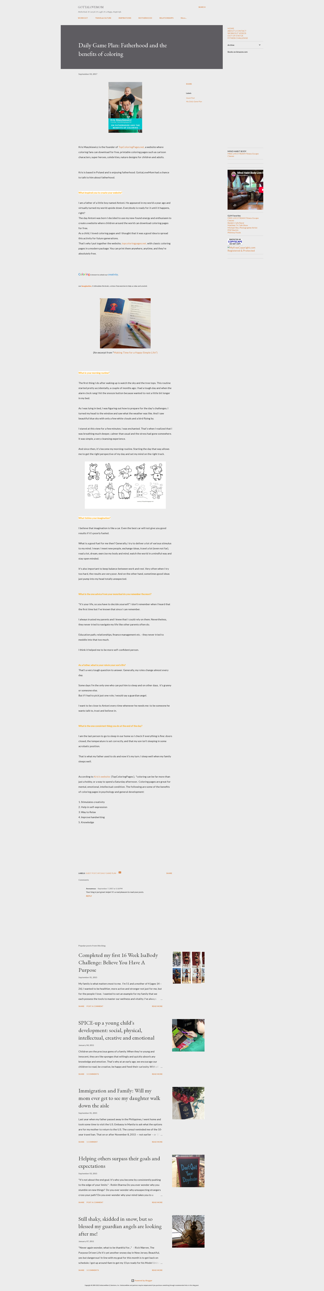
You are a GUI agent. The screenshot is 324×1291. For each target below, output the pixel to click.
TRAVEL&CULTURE (103, 18)
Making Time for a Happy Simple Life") (135, 352)
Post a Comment (95, 1006)
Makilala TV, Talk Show (238, 225)
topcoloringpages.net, (134, 243)
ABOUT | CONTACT (237, 31)
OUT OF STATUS (235, 35)
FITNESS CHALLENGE (238, 38)
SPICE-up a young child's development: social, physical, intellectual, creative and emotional (116, 1030)
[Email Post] (119, 873)
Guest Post (190, 98)
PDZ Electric (233, 230)
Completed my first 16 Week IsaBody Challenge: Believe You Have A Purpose (118, 962)
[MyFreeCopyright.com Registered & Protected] (244, 250)
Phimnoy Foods (234, 232)
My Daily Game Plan (194, 101)
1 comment (92, 1142)
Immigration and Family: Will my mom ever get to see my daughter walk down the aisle (119, 1098)
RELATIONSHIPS (166, 18)
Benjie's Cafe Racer (236, 223)
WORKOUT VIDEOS (237, 33)
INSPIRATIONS (125, 18)
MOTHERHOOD (145, 18)
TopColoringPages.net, (131, 146)
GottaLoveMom (91, 7)
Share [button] (189, 84)
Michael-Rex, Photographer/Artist (242, 227)
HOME (231, 28)
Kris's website (102, 776)
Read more (157, 1006)
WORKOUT (83, 18)
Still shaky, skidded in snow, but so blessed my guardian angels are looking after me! (120, 1226)
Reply (89, 896)
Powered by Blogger (143, 1280)
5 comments (93, 1074)
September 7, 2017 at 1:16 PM (110, 888)
